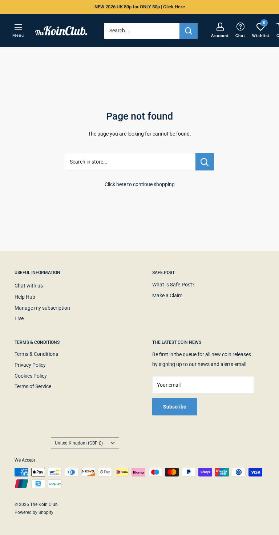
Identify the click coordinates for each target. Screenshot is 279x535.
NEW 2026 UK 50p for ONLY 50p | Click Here (139, 6)
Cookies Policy (31, 376)
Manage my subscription (42, 308)
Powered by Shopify (34, 512)
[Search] (188, 31)
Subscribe (174, 407)
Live (19, 318)
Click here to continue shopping (140, 184)
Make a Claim (167, 295)
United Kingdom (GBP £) (79, 443)
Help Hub (25, 297)
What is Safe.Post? (173, 284)
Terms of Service (33, 386)
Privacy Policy (30, 365)
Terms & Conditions (36, 354)
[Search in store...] (204, 161)
